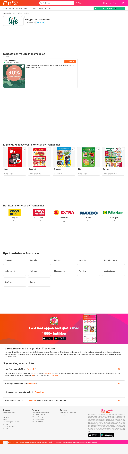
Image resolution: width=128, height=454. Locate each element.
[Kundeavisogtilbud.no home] (10, 3)
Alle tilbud (6, 417)
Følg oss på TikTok (37, 421)
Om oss (5, 424)
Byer (49, 8)
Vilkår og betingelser (55, 442)
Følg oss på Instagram (38, 417)
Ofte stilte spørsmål (9, 412)
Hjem (5, 8)
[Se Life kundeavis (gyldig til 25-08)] (14, 76)
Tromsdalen (31, 369)
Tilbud (26, 8)
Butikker (33, 8)
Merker (5, 419)
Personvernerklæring (68, 442)
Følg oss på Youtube (38, 419)
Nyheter (5, 428)
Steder (19, 13)
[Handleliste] (123, 3)
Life (14, 13)
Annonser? (6, 415)
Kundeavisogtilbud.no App (11, 422)
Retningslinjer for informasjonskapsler (86, 442)
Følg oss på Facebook (38, 414)
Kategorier (42, 8)
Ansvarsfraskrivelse (42, 442)
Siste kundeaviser (15, 8)
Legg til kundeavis (8, 426)
